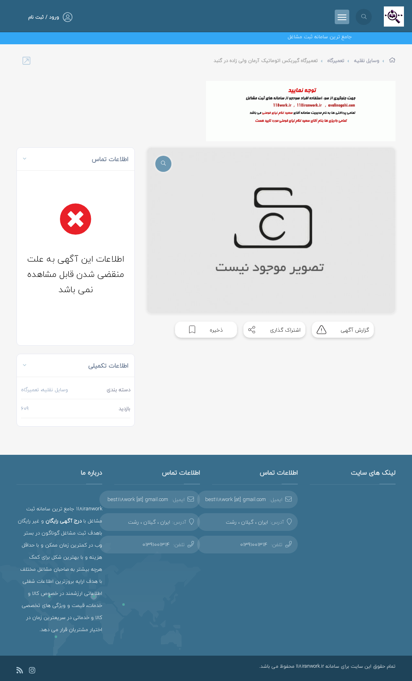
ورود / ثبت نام (43, 17)
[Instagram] (32, 671)
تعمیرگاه (336, 60)
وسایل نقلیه (366, 60)
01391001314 (253, 544)
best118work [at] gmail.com (235, 499)
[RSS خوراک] (19, 671)
